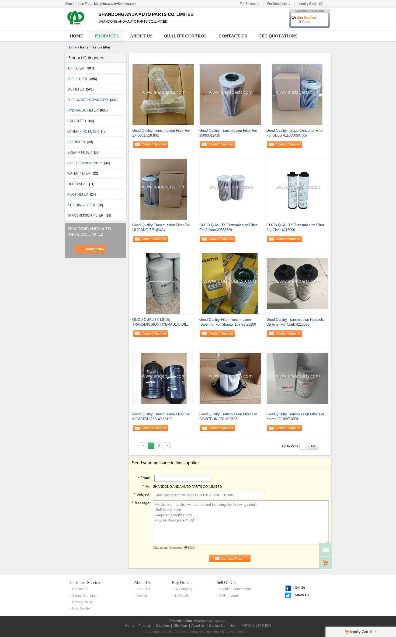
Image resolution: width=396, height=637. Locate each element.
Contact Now (94, 249)
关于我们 (247, 626)
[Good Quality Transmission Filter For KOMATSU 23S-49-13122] (163, 378)
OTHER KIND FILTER (83, 131)
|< (143, 446)
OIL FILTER (76, 89)
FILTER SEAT (77, 184)
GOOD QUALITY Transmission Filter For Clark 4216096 (295, 227)
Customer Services (85, 582)
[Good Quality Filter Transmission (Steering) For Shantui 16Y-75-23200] (230, 283)
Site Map (180, 626)
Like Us (299, 588)
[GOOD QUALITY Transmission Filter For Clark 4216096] (297, 189)
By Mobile (181, 595)
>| (167, 446)
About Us (141, 36)
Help (233, 626)
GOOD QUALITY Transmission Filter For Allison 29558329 (228, 227)
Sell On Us (226, 582)
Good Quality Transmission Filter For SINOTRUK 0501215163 (228, 416)
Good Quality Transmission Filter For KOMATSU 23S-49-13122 (161, 416)
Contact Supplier (154, 144)
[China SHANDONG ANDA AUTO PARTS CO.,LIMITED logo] (79, 26)
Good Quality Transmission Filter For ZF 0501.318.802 (161, 132)
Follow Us (301, 595)
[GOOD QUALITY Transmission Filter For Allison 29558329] (230, 189)
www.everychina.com (209, 621)
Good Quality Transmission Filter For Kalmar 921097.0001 (295, 416)
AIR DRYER (76, 142)
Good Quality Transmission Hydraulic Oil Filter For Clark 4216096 (295, 322)
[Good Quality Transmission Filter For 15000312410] (230, 94)
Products (107, 36)
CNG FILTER (77, 121)
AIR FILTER (76, 68)
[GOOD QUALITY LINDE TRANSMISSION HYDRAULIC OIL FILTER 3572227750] (163, 283)
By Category (183, 589)
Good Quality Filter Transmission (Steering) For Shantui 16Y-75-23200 (227, 322)
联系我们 (264, 626)
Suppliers (163, 626)
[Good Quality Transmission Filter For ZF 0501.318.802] (163, 94)
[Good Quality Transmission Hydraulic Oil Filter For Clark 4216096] (297, 283)
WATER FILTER (79, 173)
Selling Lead (228, 595)
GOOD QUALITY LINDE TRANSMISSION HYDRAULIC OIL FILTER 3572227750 (159, 322)
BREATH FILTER (80, 152)
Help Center (81, 608)
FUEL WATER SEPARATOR (88, 100)
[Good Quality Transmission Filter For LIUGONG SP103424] (163, 189)
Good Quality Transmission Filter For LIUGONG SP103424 (161, 227)
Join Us (142, 595)
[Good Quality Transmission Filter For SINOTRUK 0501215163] (230, 378)
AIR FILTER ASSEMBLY (85, 163)
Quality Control (185, 36)
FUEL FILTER (77, 79)
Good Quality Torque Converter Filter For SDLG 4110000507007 (295, 132)
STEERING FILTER (81, 205)
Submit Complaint (85, 595)
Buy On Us (181, 582)
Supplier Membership (235, 589)
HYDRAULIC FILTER (83, 110)
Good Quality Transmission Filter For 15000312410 (228, 132)
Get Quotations (277, 36)
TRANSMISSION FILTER (85, 215)
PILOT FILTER (78, 194)
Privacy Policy (82, 602)
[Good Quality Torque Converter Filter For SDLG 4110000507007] (297, 94)
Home (76, 36)
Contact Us (232, 36)
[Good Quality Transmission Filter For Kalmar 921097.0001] (297, 378)
